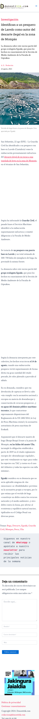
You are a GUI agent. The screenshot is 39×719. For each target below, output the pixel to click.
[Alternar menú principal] (36, 6)
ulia (22, 529)
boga (9, 525)
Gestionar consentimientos (14, 706)
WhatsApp (21, 542)
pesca (16, 529)
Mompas (9, 529)
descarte (16, 525)
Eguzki (24, 525)
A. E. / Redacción (7, 65)
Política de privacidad (11, 702)
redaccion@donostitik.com (13, 714)
